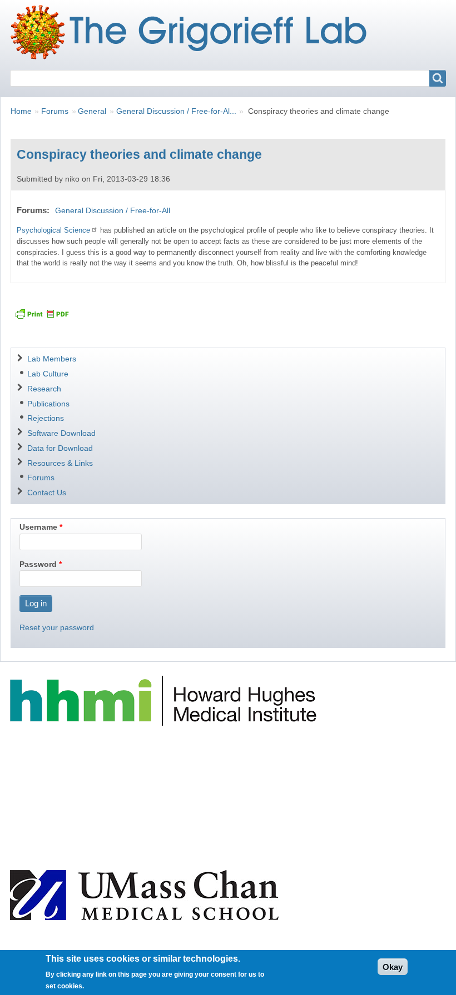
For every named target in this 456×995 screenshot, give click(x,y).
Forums (54, 111)
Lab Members (51, 358)
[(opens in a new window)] (165, 700)
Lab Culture (47, 373)
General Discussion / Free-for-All (112, 210)
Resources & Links (60, 463)
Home (21, 111)
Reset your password (56, 627)
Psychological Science (53, 230)
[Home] (193, 32)
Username (38, 526)
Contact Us (46, 492)
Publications (48, 403)
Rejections (45, 418)
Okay (393, 967)
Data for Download (60, 448)
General (92, 111)
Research (44, 388)
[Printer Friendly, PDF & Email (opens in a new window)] (42, 313)
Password (38, 564)
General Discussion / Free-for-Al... (176, 111)
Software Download (61, 433)
